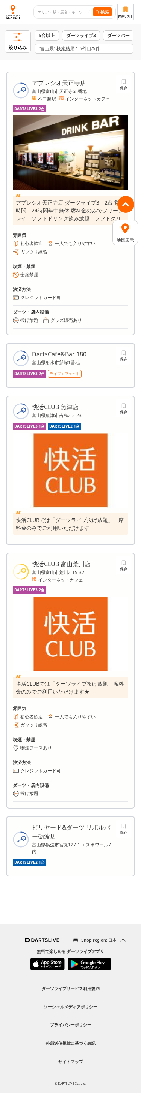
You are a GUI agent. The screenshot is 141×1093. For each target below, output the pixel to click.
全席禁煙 (29, 274)
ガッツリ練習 (33, 251)
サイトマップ (70, 1061)
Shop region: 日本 (99, 940)
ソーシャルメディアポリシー (70, 1006)
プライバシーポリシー (70, 1024)
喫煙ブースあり (36, 748)
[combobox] (66, 12)
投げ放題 (29, 320)
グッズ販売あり (66, 320)
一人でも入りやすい (75, 243)
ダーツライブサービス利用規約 (71, 988)
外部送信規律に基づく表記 (71, 1043)
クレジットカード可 (40, 297)
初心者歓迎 (31, 243)
